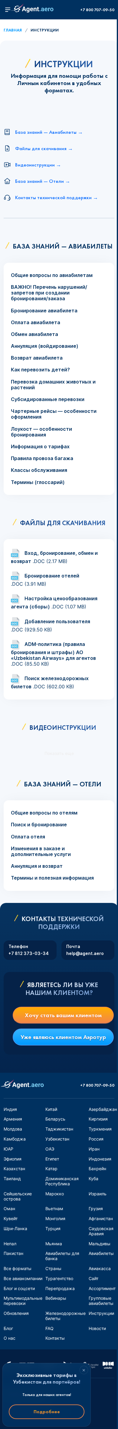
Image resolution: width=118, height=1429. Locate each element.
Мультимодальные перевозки (23, 1301)
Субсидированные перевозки (47, 399)
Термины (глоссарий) (38, 482)
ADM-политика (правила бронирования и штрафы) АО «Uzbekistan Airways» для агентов (53, 651)
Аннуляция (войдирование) (44, 346)
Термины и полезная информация (52, 878)
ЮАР (8, 1148)
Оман (9, 1208)
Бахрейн (97, 1168)
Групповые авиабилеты (101, 1301)
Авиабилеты (101, 1253)
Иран (94, 1148)
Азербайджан (103, 1109)
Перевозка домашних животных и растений (53, 384)
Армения (13, 1118)
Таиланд (12, 1178)
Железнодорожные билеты (65, 1316)
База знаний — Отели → (42, 181)
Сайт (93, 1278)
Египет (52, 1158)
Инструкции (101, 1313)
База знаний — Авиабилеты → (49, 132)
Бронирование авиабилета (44, 311)
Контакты (55, 1338)
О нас (9, 1338)
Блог (8, 1328)
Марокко (54, 1193)
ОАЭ (49, 1148)
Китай (51, 1109)
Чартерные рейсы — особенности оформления (54, 414)
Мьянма (53, 1243)
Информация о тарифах (40, 446)
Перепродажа (60, 1288)
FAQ (49, 1328)
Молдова (13, 1128)
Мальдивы (99, 1243)
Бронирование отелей (52, 576)
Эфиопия (12, 1158)
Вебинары (55, 1298)
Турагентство (59, 1278)
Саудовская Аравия (101, 1231)
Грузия (96, 1208)
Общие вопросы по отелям (44, 813)
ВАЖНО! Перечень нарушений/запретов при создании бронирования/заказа (49, 292)
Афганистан (101, 1218)
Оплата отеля (28, 837)
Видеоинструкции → (38, 164)
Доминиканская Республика (62, 1181)
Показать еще (59, 753)
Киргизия (98, 1118)
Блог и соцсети (19, 1288)
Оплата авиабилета (35, 322)
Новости (97, 1328)
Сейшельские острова (18, 1196)
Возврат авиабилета (37, 358)
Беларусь (55, 1118)
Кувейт (11, 1218)
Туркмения (100, 1128)
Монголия (55, 1218)
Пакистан (13, 1253)
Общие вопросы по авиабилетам (52, 275)
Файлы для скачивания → (44, 148)
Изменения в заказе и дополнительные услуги (41, 851)
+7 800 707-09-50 (97, 9)
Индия (10, 1109)
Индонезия (100, 1158)
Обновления (16, 1313)
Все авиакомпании (23, 1278)
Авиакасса (100, 1268)
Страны (53, 1268)
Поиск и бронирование (39, 825)
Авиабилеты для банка (62, 1256)
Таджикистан (59, 1128)
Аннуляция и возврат (37, 866)
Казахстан (14, 1168)
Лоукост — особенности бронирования (41, 432)
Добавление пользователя (57, 621)
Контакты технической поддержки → (56, 197)
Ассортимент (102, 1288)
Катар (51, 1168)
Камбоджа (15, 1138)
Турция (53, 1228)
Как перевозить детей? (40, 370)
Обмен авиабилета (34, 334)
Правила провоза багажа (42, 458)
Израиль (98, 1193)
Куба (93, 1178)
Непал (10, 1243)
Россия (96, 1138)
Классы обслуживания (39, 470)
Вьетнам (54, 1208)
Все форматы (17, 1268)
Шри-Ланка (15, 1228)
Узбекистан (57, 1138)
